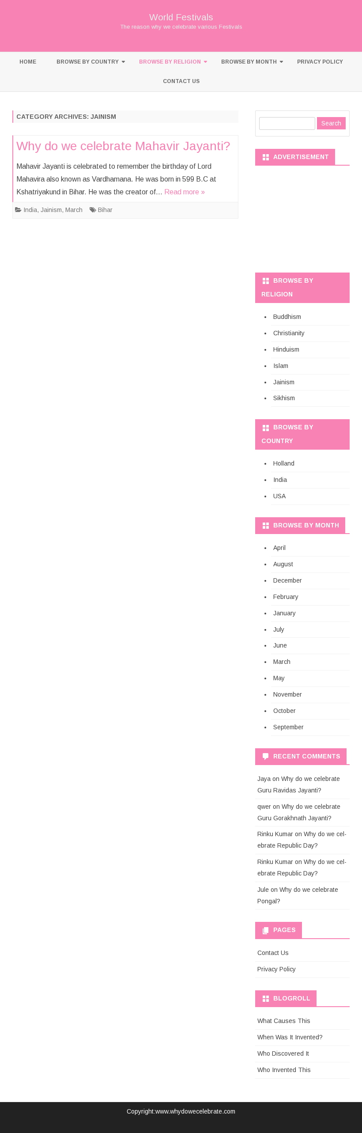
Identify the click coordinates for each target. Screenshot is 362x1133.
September (288, 727)
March (74, 209)
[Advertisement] (302, 216)
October (284, 710)
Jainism (51, 209)
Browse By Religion (170, 62)
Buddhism (287, 316)
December (287, 580)
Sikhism (284, 398)
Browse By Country (88, 62)
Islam (280, 365)
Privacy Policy (320, 62)
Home (27, 62)
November (287, 694)
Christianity (289, 333)
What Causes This (283, 1020)
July (278, 629)
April (279, 547)
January (284, 613)
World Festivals (181, 17)
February (285, 596)
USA (279, 496)
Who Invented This (284, 1069)
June (280, 645)
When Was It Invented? (290, 1037)
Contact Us (181, 81)
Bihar (105, 209)
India (30, 209)
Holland (283, 463)
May (279, 678)
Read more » (184, 192)
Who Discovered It (283, 1053)
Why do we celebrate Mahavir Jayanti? (123, 146)
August (283, 564)
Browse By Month (249, 62)
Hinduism (286, 349)
